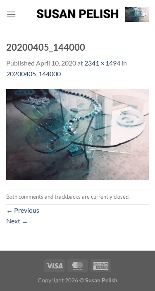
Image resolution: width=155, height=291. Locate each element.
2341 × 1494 (102, 63)
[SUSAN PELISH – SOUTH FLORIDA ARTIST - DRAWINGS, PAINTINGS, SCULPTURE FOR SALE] (77, 14)
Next (17, 221)
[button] (11, 14)
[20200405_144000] (77, 133)
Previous (22, 210)
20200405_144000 (33, 73)
